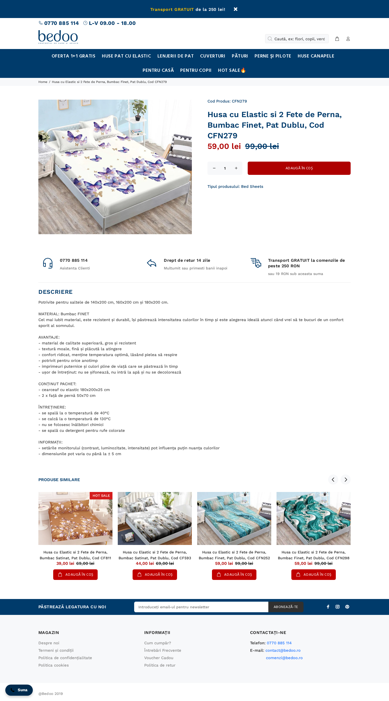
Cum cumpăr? (157, 643)
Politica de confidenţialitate (65, 657)
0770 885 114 (61, 23)
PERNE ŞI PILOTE (273, 56)
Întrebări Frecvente (162, 650)
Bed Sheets (252, 186)
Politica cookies (53, 665)
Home (42, 82)
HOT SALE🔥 (232, 70)
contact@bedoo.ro (283, 650)
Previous (333, 479)
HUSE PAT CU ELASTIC (126, 56)
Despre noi (48, 643)
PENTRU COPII (196, 70)
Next (346, 479)
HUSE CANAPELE (316, 56)
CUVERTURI (212, 56)
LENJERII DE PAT (175, 56)
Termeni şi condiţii (56, 650)
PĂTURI (240, 56)
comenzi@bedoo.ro (284, 657)
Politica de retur (159, 665)
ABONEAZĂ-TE (286, 607)
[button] (19, 690)
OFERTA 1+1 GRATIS (74, 56)
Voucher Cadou (158, 657)
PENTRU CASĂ (158, 70)
